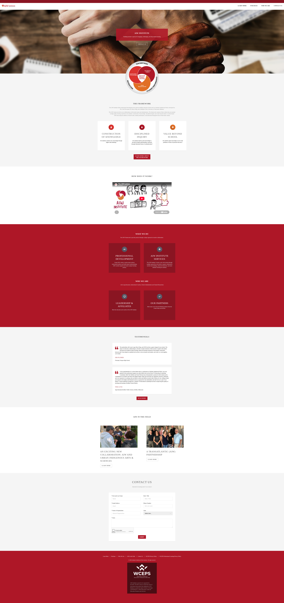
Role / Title (146, 496)
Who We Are (265, 5)
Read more (142, 398)
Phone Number (147, 503)
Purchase (254, 5)
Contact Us (278, 5)
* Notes (113, 517)
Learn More (242, 5)
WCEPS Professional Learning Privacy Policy (170, 556)
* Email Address (115, 503)
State (144, 510)
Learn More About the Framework (142, 156)
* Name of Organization (117, 510)
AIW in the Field (131, 556)
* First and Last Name (117, 496)
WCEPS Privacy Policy (151, 556)
